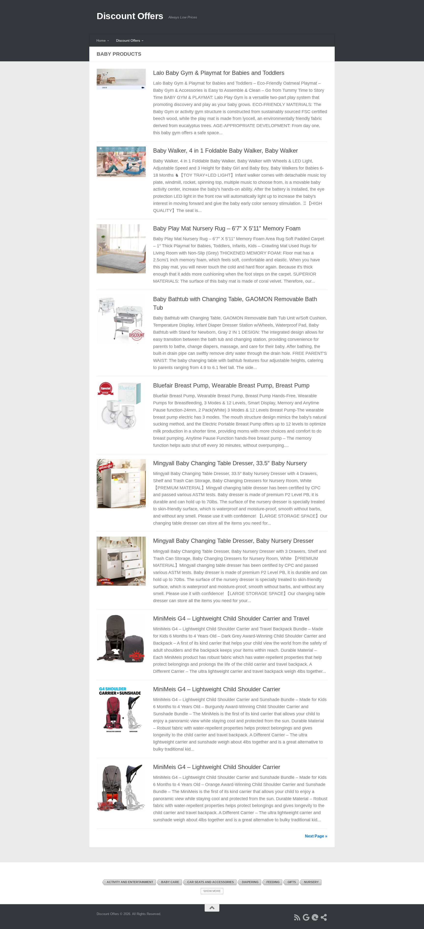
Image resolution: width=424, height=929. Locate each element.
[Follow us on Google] (306, 917)
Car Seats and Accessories (210, 882)
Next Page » (316, 836)
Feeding (272, 882)
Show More (212, 890)
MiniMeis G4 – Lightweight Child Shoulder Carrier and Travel (231, 618)
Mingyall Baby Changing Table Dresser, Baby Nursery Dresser (233, 541)
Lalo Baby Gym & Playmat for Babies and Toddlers (218, 73)
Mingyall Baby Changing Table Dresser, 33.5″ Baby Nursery (230, 463)
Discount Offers (130, 16)
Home (101, 40)
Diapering (250, 882)
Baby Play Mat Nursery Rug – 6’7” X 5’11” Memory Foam (227, 228)
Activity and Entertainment (130, 882)
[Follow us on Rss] (297, 917)
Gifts (292, 882)
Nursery (311, 882)
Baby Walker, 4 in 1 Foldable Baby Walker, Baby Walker (225, 150)
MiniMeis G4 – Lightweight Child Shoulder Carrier (216, 689)
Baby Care (170, 882)
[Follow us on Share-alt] (323, 917)
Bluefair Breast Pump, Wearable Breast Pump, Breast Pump (231, 385)
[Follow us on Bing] (315, 917)
